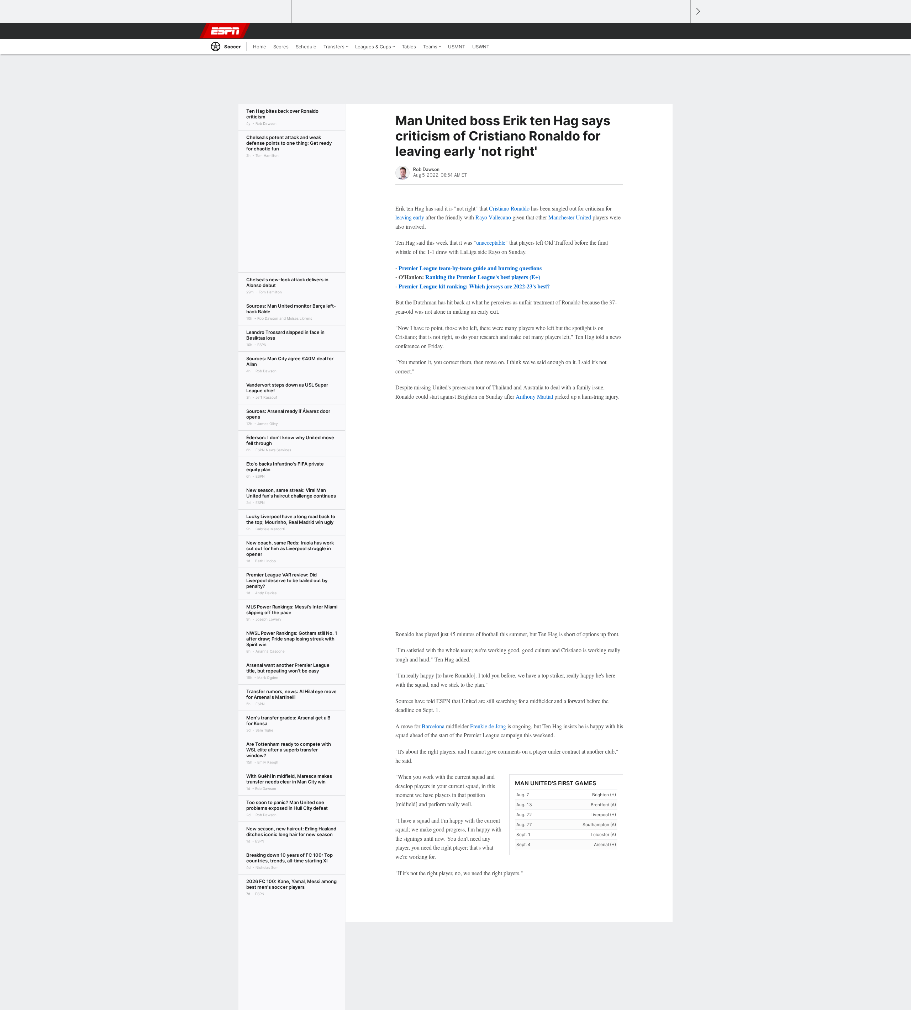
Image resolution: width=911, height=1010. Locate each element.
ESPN (225, 31)
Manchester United (569, 217)
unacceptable (490, 242)
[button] (682, 31)
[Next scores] (697, 11)
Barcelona (433, 726)
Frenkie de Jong (488, 726)
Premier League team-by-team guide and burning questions (470, 268)
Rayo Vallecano (493, 217)
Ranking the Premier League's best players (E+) (482, 277)
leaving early (409, 217)
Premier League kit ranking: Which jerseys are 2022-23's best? (474, 286)
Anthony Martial (534, 396)
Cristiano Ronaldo (509, 208)
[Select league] (228, 11)
